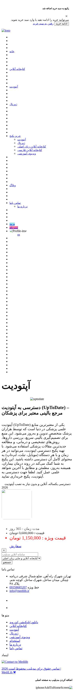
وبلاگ (12, 185)
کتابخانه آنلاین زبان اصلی (31, 146)
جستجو (7, 562)
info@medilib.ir (19, 591)
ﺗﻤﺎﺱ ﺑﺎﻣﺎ (15, 202)
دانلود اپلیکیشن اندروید (23, 622)
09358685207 (18, 587)
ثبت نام (13, 227)
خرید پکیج (15, 136)
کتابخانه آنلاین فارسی (29, 150)
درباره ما (22, 206)
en (18, 234)
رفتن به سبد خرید (43, 23)
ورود (12, 224)
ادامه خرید (61, 23)
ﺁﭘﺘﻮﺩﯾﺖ (13, 86)
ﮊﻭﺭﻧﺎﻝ (13, 104)
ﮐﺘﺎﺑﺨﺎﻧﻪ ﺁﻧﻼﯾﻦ (17, 69)
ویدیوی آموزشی (26, 153)
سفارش (15, 546)
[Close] (66, 16)
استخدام (14, 640)
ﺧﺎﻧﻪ (11, 51)
